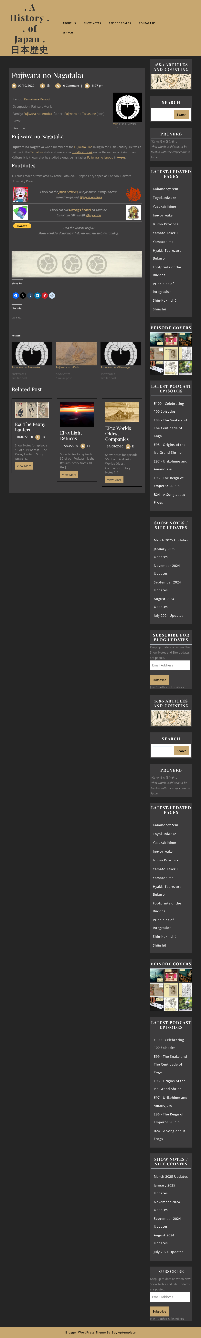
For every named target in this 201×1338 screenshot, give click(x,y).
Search (68, 32)
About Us (69, 23)
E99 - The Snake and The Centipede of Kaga (170, 428)
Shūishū (159, 309)
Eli (48, 85)
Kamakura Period (37, 99)
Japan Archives (68, 192)
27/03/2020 (70, 446)
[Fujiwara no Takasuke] (32, 353)
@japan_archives (91, 197)
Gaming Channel (80, 210)
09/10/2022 (26, 85)
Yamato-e (36, 152)
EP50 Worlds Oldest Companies (118, 433)
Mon (115, 123)
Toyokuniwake (164, 198)
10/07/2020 (24, 437)
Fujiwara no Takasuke (80, 114)
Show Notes (92, 23)
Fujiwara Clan (83, 147)
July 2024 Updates (169, 615)
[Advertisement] (77, 521)
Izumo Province (166, 224)
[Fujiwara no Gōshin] (76, 353)
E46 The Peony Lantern (30, 427)
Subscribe (159, 680)
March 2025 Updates (171, 540)
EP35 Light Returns (71, 435)
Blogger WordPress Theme (85, 1332)
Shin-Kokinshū (165, 300)
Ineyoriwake (163, 215)
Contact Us (147, 23)
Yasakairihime (164, 206)
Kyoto (121, 157)
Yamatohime (163, 242)
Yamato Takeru (165, 233)
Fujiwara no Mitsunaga (115, 367)
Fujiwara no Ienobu (38, 114)
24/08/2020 (115, 446)
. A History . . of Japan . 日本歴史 (30, 28)
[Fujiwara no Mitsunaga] (120, 353)
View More (23, 465)
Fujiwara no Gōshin (68, 367)
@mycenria (93, 215)
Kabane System (165, 189)
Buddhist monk (82, 152)
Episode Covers (120, 23)
